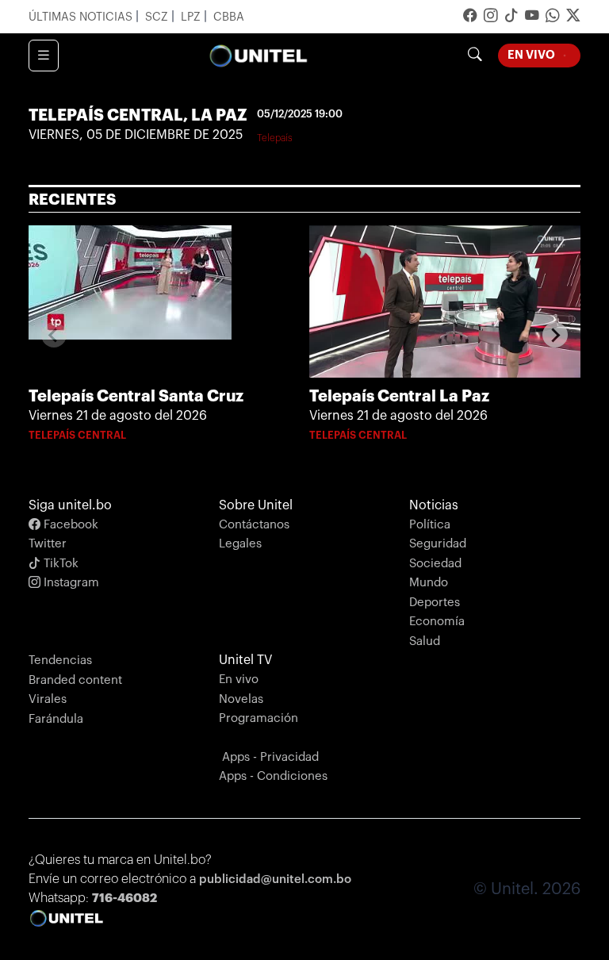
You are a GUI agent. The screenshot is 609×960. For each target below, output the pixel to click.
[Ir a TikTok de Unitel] (511, 17)
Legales (240, 544)
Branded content (75, 680)
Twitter (48, 544)
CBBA (228, 17)
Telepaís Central (77, 435)
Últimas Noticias (82, 17)
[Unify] (258, 56)
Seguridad (437, 544)
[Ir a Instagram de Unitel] (491, 17)
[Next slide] (555, 335)
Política (429, 525)
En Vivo (544, 54)
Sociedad (435, 564)
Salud (424, 641)
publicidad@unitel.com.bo (275, 879)
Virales (48, 699)
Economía (437, 622)
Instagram (69, 583)
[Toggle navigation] (44, 55)
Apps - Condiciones (273, 776)
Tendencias (60, 660)
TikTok (59, 564)
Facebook (69, 525)
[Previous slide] (54, 335)
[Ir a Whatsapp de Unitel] (553, 17)
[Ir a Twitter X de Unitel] (573, 17)
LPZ (192, 17)
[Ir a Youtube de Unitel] (532, 17)
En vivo (239, 679)
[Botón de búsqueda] (475, 55)
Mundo (428, 583)
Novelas (241, 699)
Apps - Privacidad (270, 757)
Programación (258, 718)
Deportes (434, 603)
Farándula (56, 719)
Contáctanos (254, 525)
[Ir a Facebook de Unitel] (470, 17)
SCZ (158, 17)
